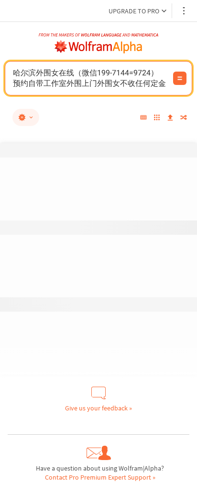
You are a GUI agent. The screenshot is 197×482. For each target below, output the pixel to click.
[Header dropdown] (184, 10)
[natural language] (25, 117)
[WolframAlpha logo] (98, 46)
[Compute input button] (179, 78)
